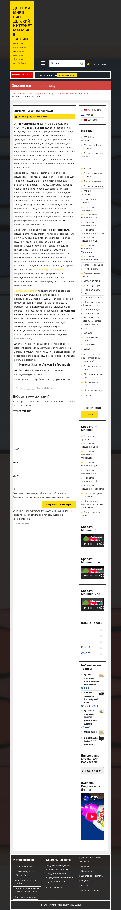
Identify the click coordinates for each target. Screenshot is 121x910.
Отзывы (85, 885)
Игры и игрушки (93, 264)
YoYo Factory (91, 268)
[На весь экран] (102, 543)
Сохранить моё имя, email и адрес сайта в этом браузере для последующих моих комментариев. (41, 495)
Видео (85, 880)
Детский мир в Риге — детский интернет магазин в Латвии (22, 23)
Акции (87, 168)
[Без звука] (100, 543)
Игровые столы (93, 280)
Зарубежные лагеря (25, 290)
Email (17, 462)
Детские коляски (93, 185)
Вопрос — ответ (90, 890)
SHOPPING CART (98, 64)
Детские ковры (92, 181)
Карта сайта (55, 887)
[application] (92, 540)
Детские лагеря (89, 93)
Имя (16, 449)
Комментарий (22, 410)
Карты (87, 395)
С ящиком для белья (25, 897)
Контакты (86, 871)
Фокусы (88, 332)
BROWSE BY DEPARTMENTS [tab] (22, 75)
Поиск (89, 414)
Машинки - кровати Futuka (25, 882)
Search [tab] (82, 64)
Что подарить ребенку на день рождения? (90, 357)
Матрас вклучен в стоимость (24, 873)
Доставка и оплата (92, 875)
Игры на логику (93, 390)
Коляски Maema (23, 866)
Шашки (88, 348)
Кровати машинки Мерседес (87, 248)
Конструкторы (92, 285)
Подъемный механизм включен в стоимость (92, 504)
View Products (67, 75)
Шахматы (89, 344)
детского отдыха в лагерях (47, 269)
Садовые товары (93, 297)
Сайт (15, 475)
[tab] (43, 63)
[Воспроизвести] (84, 543)
